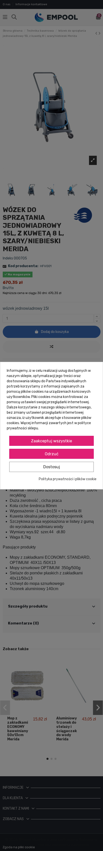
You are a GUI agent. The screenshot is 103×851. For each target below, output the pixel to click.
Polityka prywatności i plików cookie (67, 479)
